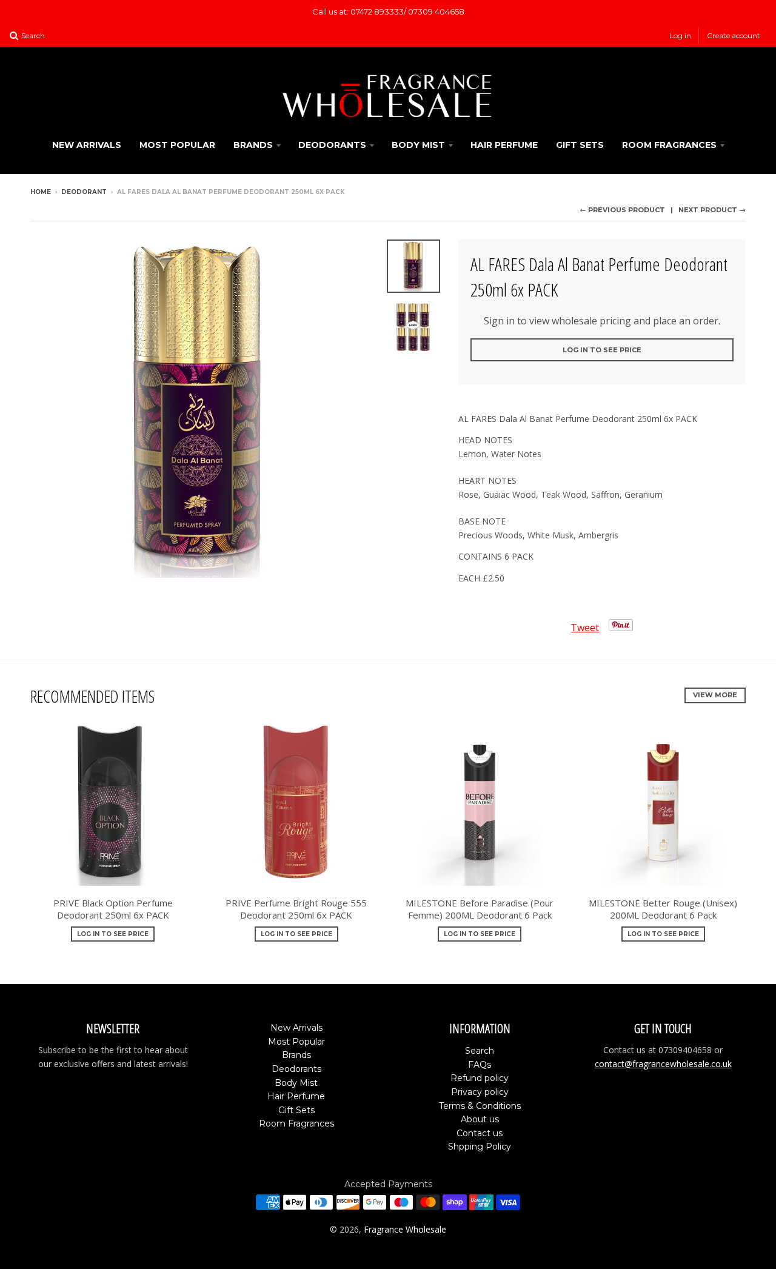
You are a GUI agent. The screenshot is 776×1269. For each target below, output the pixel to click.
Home (40, 192)
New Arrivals (86, 144)
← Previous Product (622, 210)
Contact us (480, 1133)
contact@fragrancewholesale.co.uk (663, 1064)
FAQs (479, 1064)
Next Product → (712, 210)
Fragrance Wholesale (405, 1229)
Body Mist (418, 144)
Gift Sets (580, 144)
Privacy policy (480, 1092)
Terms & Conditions (480, 1105)
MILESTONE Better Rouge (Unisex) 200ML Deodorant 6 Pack (663, 909)
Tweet (584, 627)
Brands (253, 144)
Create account (733, 35)
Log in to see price (602, 350)
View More (715, 695)
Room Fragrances (669, 144)
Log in (680, 35)
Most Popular (177, 144)
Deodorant (84, 192)
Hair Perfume (504, 144)
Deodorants (332, 144)
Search (479, 1050)
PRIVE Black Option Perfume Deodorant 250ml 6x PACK (113, 909)
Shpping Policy (479, 1146)
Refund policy (479, 1078)
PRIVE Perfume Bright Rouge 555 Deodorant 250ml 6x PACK (296, 909)
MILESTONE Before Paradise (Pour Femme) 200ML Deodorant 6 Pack (480, 909)
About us (480, 1119)
